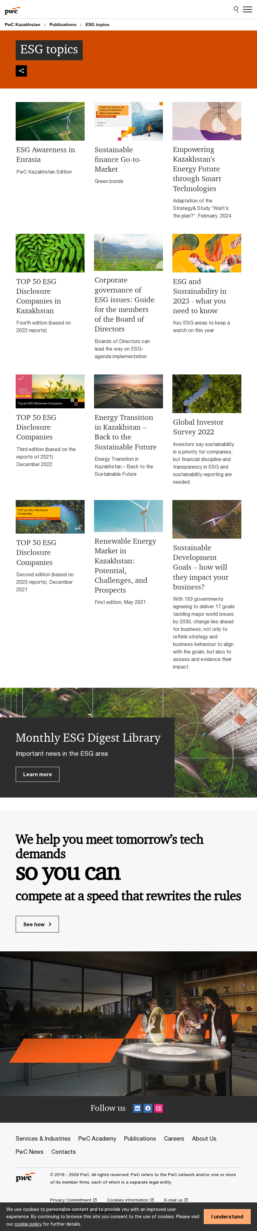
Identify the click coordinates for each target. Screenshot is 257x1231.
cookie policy (28, 1224)
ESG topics (97, 24)
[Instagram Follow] (158, 1109)
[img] (21, 71)
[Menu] (247, 9)
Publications (63, 24)
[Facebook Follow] (148, 1109)
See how (34, 924)
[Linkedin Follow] (137, 1109)
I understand (227, 1216)
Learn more (37, 774)
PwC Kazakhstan (22, 24)
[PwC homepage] (12, 9)
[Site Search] (236, 9)
